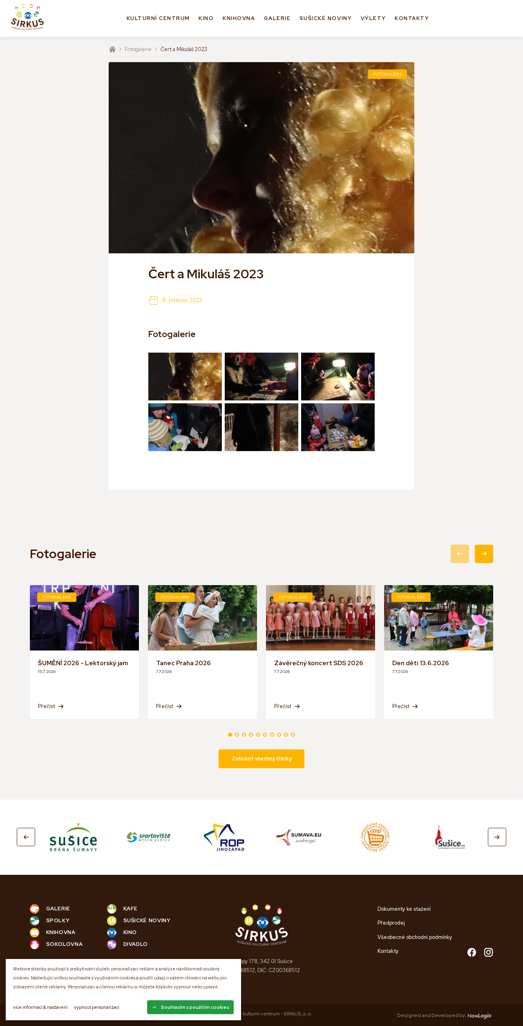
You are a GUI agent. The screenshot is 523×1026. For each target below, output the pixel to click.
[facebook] (471, 953)
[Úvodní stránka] (112, 49)
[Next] (497, 837)
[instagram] (488, 953)
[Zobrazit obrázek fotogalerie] (185, 376)
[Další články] (484, 554)
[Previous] (26, 837)
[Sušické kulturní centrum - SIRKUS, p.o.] (27, 18)
